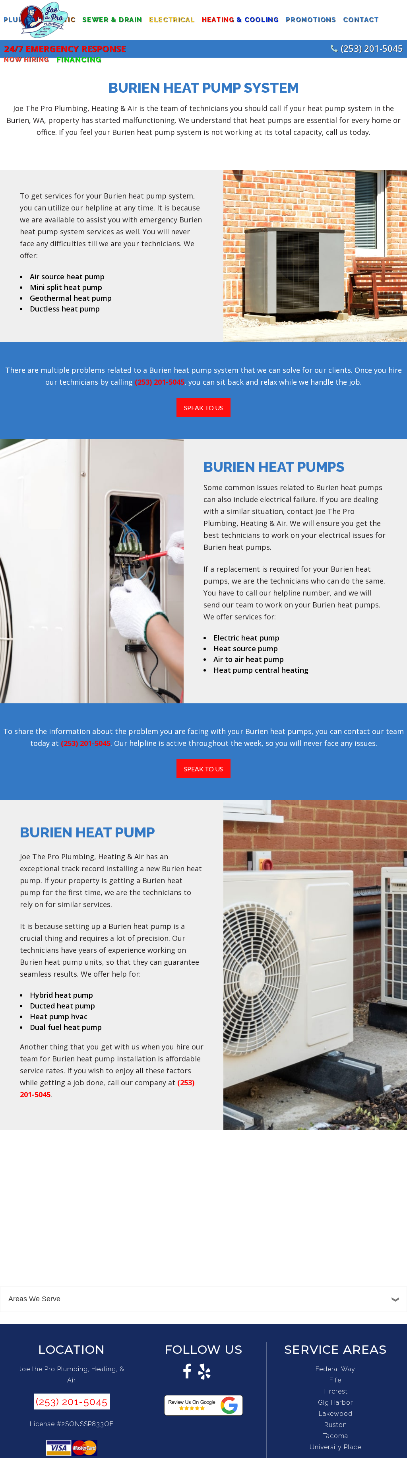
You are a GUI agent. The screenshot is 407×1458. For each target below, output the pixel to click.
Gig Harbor (335, 1402)
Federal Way (335, 1369)
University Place (335, 1447)
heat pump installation (116, 1058)
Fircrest (336, 1391)
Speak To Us (203, 407)
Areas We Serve (34, 1299)
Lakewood (336, 1413)
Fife (335, 1380)
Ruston (335, 1425)
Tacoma (335, 1436)
